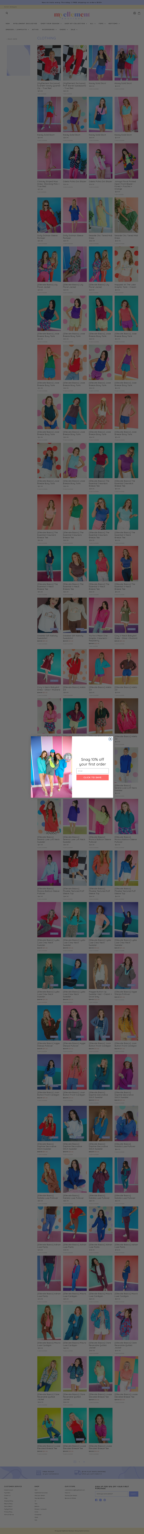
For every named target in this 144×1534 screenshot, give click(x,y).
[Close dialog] (110, 739)
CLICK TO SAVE (93, 777)
